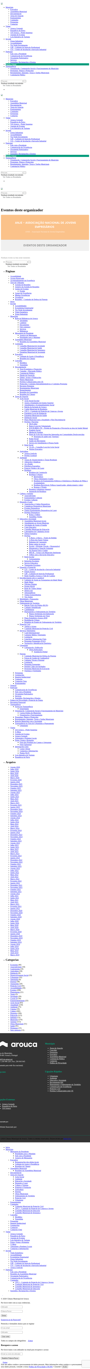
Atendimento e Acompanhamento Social (39, 405)
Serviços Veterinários (27, 631)
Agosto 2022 (15, 868)
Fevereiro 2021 (16, 906)
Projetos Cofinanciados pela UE (31, 382)
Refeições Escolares (31, 561)
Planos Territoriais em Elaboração (41, 614)
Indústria (13, 1017)
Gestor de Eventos (22, 289)
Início (12, 302)
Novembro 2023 (16, 837)
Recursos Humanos (27, 386)
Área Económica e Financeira (31, 369)
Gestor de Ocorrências (23, 293)
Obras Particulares (36, 650)
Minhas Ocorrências (22, 295)
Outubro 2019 (15, 940)
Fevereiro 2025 (16, 805)
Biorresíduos (38, 477)
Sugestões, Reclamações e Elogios (23, 62)
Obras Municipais (26, 601)
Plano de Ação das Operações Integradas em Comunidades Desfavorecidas (56, 434)
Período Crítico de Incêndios (34, 667)
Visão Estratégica (21, 312)
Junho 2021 (14, 898)
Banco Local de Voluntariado (40, 426)
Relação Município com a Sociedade (28, 721)
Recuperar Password (18, 702)
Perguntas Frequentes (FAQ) (35, 641)
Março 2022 (14, 879)
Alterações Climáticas (32, 462)
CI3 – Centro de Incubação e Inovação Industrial (28, 50)
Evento (22, 291)
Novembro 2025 (16, 786)
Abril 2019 (14, 953)
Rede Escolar (29, 557)
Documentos (24, 325)
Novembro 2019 (16, 938)
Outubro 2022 (15, 864)
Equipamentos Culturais (33, 498)
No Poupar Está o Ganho (38, 550)
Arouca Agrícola (30, 453)
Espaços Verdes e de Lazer (34, 468)
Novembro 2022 (16, 862)
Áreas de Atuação (16, 16)
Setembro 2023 (16, 841)
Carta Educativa (30, 527)
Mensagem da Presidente (24, 333)
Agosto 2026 (15, 767)
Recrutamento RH (56, 1082)
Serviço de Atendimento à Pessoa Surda (43, 443)
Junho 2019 (14, 949)
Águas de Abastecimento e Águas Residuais (40, 460)
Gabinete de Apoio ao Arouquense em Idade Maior (43, 580)
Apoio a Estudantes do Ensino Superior (39, 403)
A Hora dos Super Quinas (38, 540)
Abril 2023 (14, 852)
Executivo (14, 9)
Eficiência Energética (32, 466)
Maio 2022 (14, 875)
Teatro (12, 994)
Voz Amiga (28, 597)
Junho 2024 (14, 822)
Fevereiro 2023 (16, 856)
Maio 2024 (14, 824)
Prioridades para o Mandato (30, 337)
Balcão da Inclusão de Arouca (35, 407)
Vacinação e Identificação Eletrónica (37, 643)
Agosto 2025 (15, 792)
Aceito (65, 1367)
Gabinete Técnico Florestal (34, 660)
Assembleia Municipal (18, 12)
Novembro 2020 (16, 913)
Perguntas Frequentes (32, 664)
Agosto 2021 (15, 894)
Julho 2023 (14, 845)
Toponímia (24, 365)
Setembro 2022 (16, 866)
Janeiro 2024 (15, 833)
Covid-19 (13, 999)
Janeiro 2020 (15, 934)
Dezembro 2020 (16, 911)
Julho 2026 (14, 769)
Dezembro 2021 (16, 885)
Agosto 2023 (15, 843)
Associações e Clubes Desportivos (37, 504)
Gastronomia (15, 969)
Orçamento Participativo (19, 58)
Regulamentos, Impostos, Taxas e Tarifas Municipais (29, 73)
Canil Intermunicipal (31, 633)
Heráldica (23, 363)
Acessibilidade (15, 276)
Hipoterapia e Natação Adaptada (41, 548)
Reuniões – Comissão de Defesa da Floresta (31, 299)
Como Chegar (25, 749)
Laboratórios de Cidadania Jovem (36, 532)
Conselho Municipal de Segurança (32, 350)
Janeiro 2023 (15, 858)
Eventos (13, 990)
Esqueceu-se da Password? (11, 1320)
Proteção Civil (25, 624)
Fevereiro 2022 (16, 881)
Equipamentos (15, 18)
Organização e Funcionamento (31, 715)
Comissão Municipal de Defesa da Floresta (40, 656)
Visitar (8, 26)
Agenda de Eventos (17, 35)
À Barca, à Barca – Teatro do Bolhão (43, 538)
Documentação (15, 14)
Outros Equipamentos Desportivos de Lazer (40, 510)
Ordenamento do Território (29, 603)
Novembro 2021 (16, 887)
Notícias (13, 685)
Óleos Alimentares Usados (43, 479)
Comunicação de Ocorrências (21, 56)
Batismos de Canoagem (38, 542)
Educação (14, 1015)
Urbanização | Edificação (33, 648)
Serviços (13, 60)
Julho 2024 (14, 820)
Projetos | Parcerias (31, 422)
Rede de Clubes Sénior (32, 588)
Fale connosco (25, 327)
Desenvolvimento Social (19, 975)
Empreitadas (24, 709)
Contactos (14, 24)
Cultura (13, 1011)
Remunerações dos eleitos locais (27, 1162)
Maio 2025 (14, 799)
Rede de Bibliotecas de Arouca (26, 318)
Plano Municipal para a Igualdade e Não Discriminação (44, 420)
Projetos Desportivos (32, 513)
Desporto (13, 1013)
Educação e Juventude (28, 519)
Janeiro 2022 (15, 883)
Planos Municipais (26, 380)
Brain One (67, 1139)
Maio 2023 (14, 849)
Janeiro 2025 (15, 807)
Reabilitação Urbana (31, 620)
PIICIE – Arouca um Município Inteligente (45, 553)
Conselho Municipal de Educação (36, 529)
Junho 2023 (14, 847)
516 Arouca (6, 1108)
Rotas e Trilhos (34, 515)
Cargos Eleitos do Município (30, 713)
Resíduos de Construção (38, 472)
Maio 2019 (14, 951)
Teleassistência (29, 593)
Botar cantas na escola (37, 544)
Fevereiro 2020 (16, 932)
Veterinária (14, 980)
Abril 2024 (14, 826)
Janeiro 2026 (15, 782)
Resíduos (27, 470)
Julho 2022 (14, 871)
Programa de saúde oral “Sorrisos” (46, 437)
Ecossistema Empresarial (24, 308)
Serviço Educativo (31, 563)
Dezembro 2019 (16, 936)
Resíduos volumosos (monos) (40, 489)
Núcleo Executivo (35, 449)
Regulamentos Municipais (29, 388)
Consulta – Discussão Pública (31, 371)
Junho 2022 (14, 873)
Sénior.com (28, 591)
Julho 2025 (14, 795)
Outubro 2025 (15, 788)
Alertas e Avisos (30, 626)
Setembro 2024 (16, 816)
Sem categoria (15, 1030)
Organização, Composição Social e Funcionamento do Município (34, 68)
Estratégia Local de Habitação (35, 413)
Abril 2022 (14, 877)
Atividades (24, 321)
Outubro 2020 (15, 915)
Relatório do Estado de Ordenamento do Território (43, 622)
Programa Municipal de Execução (36, 669)
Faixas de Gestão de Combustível (36, 658)
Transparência (11, 66)
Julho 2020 (14, 921)
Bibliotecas (24, 331)
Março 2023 (14, 854)
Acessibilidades (16, 43)
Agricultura (24, 451)
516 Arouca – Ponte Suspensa (21, 33)
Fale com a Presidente (18, 54)
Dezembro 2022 (16, 860)
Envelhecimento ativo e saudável (32, 578)
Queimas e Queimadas (32, 671)
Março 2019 (14, 955)
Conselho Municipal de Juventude (32, 346)
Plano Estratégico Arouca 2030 (35, 618)
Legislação (28, 637)
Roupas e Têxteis (40, 487)
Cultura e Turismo (26, 494)
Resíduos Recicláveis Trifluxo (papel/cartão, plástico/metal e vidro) (58, 485)
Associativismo (30, 496)
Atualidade (14, 1005)
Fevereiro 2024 (16, 830)
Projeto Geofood (30, 456)
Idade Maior (28, 582)
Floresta (23, 654)
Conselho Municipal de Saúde (31, 348)
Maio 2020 (14, 925)
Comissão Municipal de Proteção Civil (38, 629)
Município (9, 7)
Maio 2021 (14, 900)
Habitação (14, 973)
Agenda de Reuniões (22, 285)
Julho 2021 (14, 896)
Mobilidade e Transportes (29, 599)
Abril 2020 (14, 927)
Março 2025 (14, 803)
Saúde (12, 1026)
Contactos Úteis (21, 681)
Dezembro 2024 (16, 809)
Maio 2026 (14, 774)
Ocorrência (19, 297)
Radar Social (34, 439)
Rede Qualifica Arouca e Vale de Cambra (39, 576)
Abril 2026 (14, 776)
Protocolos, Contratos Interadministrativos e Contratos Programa (43, 384)
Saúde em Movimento (37, 441)
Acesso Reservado (17, 278)
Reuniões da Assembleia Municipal (33, 342)
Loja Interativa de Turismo (20, 37)
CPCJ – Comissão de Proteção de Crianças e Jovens (43, 411)
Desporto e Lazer (26, 502)
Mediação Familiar (36, 432)
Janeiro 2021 (15, 909)
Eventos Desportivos (32, 508)
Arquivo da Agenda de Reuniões (27, 287)
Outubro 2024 (15, 814)
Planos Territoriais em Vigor (39, 616)
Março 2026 (14, 778)
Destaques (14, 1028)
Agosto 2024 (15, 818)
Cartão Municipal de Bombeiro (35, 409)
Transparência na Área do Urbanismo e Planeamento (34, 723)
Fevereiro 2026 (16, 780)
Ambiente (23, 458)
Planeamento (15, 992)
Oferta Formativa (30, 534)
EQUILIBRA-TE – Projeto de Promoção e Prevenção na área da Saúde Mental (58, 428)
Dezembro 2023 (16, 835)
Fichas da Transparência (24, 707)
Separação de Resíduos (37, 491)
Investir (8, 39)
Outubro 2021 (15, 890)
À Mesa (18, 732)
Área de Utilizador (17, 283)
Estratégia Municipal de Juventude (32, 352)
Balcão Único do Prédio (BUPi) (36, 605)
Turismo (13, 1022)
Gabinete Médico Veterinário (35, 635)
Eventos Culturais (31, 500)
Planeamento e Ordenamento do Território (39, 612)
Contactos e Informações (29, 751)
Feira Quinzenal (26, 745)
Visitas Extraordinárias (32, 595)
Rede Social (28, 445)
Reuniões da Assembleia (29, 392)
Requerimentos (25, 390)
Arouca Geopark (16, 28)
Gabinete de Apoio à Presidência (32, 356)
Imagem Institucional (22, 677)
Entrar (30, 1341)
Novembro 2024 (16, 811)
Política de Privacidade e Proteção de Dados (26, 700)
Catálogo (23, 323)
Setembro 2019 (16, 942)
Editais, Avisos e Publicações (30, 378)
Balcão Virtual (11, 64)
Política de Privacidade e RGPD (41, 1367)
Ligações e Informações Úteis (35, 639)
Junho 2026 (14, 771)
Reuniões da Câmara (27, 359)
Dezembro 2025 (16, 784)
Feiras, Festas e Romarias (24, 740)
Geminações (19, 675)
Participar (9, 52)
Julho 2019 (14, 946)
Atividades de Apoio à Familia (35, 525)
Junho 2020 (14, 923)
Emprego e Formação (28, 567)
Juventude (14, 996)
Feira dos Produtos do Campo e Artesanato (35, 742)
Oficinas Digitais (30, 584)
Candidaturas (29, 610)
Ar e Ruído (28, 464)
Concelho (18, 361)
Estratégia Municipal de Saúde (35, 415)
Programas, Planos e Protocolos (22, 71)
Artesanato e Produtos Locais (26, 738)
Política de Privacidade (58, 1063)
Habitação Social (30, 418)
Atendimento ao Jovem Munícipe (36, 523)
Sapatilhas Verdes (35, 517)
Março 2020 (14, 930)
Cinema (13, 1009)
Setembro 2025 (16, 790)
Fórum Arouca (29, 572)
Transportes (14, 984)
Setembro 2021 (16, 892)
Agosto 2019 (15, 944)
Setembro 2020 (16, 917)
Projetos (27, 536)
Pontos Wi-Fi (24, 753)
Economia (14, 965)
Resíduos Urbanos (36, 475)
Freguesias (14, 22)
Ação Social (24, 399)
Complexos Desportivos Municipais (37, 506)
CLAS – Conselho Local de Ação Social (44, 447)
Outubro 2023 (15, 839)
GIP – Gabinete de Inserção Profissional (25, 47)
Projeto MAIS (29, 586)
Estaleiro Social (35, 430)
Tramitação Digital (40, 652)
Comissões (14, 20)
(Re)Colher (33, 424)
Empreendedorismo (17, 1001)
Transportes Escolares (32, 565)
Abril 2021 (14, 902)
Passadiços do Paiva (17, 31)
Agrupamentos (34, 559)
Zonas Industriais (16, 41)
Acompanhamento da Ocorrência (22, 280)
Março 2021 (14, 904)
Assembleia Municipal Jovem (35, 521)
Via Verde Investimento (19, 45)
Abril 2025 (14, 801)
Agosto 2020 (15, 919)
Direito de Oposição (27, 375)
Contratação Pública (17, 75)
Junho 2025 (14, 797)
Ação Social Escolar (31, 401)
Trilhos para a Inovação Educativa (41, 555)
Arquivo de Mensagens (28, 335)
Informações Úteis (21, 747)
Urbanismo (24, 645)
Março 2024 (14, 828)
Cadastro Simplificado (32, 607)
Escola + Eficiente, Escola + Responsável (44, 546)
